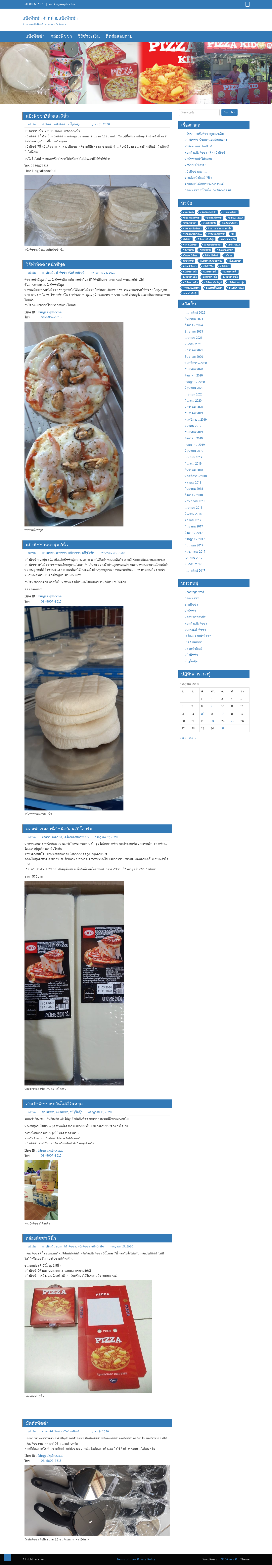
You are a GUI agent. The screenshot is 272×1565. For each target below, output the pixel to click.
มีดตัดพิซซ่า (37, 1423)
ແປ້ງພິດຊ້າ (74, 124)
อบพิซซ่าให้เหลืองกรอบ (211, 260)
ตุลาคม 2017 (193, 520)
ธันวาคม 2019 (194, 413)
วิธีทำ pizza (234, 244)
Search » (229, 112)
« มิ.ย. (183, 738)
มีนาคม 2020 (193, 400)
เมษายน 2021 (193, 338)
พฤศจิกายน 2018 (196, 476)
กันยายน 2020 (194, 369)
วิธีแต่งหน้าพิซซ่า (225, 250)
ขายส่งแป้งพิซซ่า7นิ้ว (198, 178)
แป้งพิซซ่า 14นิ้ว (190, 282)
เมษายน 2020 (193, 394)
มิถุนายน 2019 (194, 451)
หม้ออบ (228, 255)
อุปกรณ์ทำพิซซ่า (66, 1246)
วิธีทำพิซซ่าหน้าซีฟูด (45, 264)
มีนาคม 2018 (193, 514)
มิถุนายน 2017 (194, 545)
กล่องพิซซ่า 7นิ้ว (41, 1238)
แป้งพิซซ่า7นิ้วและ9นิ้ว (47, 116)
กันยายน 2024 (194, 319)
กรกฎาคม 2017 (195, 539)
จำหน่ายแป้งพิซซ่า (216, 233)
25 (232, 721)
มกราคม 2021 (194, 350)
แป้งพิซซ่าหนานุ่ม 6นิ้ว (47, 544)
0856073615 (37, 4)
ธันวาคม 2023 (194, 331)
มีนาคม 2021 (193, 344)
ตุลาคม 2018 (193, 482)
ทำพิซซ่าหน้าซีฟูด (206, 239)
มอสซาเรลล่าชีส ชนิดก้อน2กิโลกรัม (59, 828)
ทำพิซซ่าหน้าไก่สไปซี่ (198, 146)
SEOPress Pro (230, 1559)
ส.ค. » (192, 738)
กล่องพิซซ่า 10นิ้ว (208, 212)
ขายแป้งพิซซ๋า (209, 223)
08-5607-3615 (51, 317)
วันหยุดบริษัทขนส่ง (212, 244)
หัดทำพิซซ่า (188, 260)
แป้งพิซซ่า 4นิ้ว (190, 271)
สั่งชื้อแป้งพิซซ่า (212, 255)
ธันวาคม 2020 (194, 356)
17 (222, 713)
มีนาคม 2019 (193, 463)
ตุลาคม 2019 (193, 426)
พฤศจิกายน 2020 (196, 363)
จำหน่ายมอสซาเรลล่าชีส (219, 228)
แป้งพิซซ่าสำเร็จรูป (213, 282)
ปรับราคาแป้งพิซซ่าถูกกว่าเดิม (204, 134)
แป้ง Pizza (208, 266)
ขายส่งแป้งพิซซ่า (214, 217)
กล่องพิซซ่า (61, 36)
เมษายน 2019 (193, 457)
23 (212, 721)
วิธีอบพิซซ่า (205, 250)
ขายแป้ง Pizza (235, 217)
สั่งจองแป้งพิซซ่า (190, 255)
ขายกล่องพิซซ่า (230, 212)
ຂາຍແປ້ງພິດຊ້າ (190, 293)
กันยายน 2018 (194, 489)
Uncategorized (194, 592)
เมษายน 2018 (193, 507)
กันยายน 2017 (194, 526)
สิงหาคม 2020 (194, 375)
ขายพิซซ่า (48, 272)
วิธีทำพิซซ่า (188, 250)
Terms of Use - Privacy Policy (136, 1559)
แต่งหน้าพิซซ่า (190, 266)
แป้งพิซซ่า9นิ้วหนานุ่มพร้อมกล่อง (206, 140)
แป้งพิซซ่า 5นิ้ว (210, 271)
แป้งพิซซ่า (35, 36)
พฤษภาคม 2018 (195, 501)
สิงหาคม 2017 (194, 533)
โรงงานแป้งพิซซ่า (191, 287)
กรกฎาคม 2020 (195, 382)
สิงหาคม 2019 (194, 438)
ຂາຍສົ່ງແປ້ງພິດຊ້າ (214, 287)
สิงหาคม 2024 (194, 325)
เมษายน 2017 (193, 558)
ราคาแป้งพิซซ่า (190, 244)
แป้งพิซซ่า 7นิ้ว (190, 277)
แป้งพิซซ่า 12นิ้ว (230, 277)
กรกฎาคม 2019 (195, 445)
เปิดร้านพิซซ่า (76, 272)
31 (222, 728)
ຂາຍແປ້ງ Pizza (236, 287)
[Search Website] (247, 4)
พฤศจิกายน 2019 (196, 419)
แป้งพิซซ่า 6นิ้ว (230, 271)
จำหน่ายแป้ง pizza (192, 233)
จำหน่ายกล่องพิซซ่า (192, 228)
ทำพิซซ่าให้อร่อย (195, 165)
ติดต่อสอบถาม (119, 36)
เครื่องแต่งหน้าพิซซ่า (76, 837)
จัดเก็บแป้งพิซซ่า (230, 223)
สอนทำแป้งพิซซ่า (196, 623)
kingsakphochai (64, 4)
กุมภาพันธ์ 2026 (195, 312)
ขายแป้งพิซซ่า (189, 223)
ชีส (232, 233)
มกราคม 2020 (194, 407)
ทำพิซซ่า (47, 124)
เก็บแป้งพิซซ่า (235, 260)
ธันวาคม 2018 (194, 470)
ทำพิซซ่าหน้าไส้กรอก (198, 159)
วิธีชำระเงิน (89, 36)
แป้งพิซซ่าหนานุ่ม (196, 171)
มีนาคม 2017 (193, 564)
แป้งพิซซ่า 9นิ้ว (210, 277)
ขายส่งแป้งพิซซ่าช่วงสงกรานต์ (204, 184)
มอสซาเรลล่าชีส (228, 239)
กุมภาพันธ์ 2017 (195, 570)
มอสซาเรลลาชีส (52, 837)
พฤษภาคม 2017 (195, 551)
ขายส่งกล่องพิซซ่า (191, 217)
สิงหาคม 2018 (194, 495)
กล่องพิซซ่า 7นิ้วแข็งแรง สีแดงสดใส (208, 190)
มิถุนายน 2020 (194, 388)
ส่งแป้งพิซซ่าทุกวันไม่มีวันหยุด (54, 1103)
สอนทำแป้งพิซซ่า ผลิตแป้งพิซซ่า (205, 152)
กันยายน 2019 (194, 432)
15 (202, 713)
